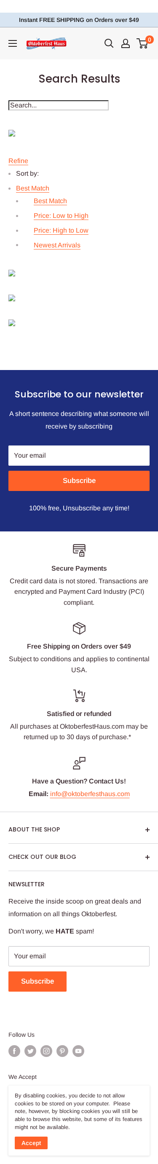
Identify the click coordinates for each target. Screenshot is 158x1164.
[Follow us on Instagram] (46, 1051)
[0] (142, 43)
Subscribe (79, 481)
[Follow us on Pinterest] (62, 1051)
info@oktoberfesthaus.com (90, 793)
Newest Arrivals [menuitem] (57, 245)
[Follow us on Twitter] (30, 1051)
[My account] (125, 43)
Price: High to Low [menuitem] (61, 230)
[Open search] (109, 43)
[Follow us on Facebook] (14, 1051)
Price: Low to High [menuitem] (61, 215)
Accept (31, 1143)
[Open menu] (12, 43)
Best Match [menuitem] (50, 200)
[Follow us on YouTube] (78, 1051)
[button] (32, 188)
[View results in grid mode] (79, 273)
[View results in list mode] (79, 298)
